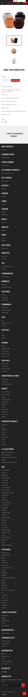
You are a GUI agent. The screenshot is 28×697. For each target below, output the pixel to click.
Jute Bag (4, 497)
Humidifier (4, 429)
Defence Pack (5, 364)
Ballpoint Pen (5, 553)
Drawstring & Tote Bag (8, 492)
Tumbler (4, 325)
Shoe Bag (4, 525)
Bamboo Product (6, 555)
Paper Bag (4, 520)
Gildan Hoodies (6, 348)
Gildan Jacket (5, 351)
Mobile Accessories (7, 455)
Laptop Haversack (6, 502)
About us (4, 654)
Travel (3, 535)
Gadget (3, 397)
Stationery (4, 214)
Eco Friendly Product (7, 568)
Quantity (4, 76)
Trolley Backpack (6, 537)
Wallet (3, 542)
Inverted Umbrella (6, 287)
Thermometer (5, 277)
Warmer (4, 444)
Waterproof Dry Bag (7, 545)
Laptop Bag (5, 500)
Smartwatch (5, 414)
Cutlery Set (4, 424)
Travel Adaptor (5, 625)
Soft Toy (4, 269)
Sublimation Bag (6, 530)
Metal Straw (5, 437)
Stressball (4, 605)
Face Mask (4, 295)
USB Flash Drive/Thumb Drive (9, 462)
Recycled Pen (5, 600)
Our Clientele (5, 664)
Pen (3, 592)
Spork (3, 439)
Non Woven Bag (6, 517)
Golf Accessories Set (7, 323)
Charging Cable (6, 157)
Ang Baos (4, 240)
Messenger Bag (6, 512)
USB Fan (4, 338)
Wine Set (4, 230)
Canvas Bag (5, 480)
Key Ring (4, 575)
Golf (3, 320)
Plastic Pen (5, 597)
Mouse (3, 407)
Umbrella (4, 284)
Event (3, 238)
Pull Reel (4, 607)
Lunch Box (4, 432)
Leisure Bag (5, 507)
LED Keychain (5, 402)
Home (3, 427)
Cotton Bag (5, 485)
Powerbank (5, 307)
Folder (3, 570)
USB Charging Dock (7, 384)
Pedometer (5, 412)
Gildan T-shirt (5, 356)
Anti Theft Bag (5, 470)
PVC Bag (4, 522)
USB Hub (4, 417)
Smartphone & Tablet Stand (9, 457)
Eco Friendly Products (7, 173)
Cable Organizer (6, 477)
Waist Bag (4, 540)
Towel (3, 204)
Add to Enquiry (15, 80)
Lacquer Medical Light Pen (8, 577)
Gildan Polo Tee (6, 353)
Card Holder (5, 563)
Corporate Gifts (6, 641)
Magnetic (4, 582)
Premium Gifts (5, 643)
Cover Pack (4, 366)
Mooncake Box (5, 633)
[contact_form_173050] (24, 693)
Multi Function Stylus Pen (8, 590)
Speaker (4, 196)
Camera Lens (5, 379)
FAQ (3, 659)
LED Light (4, 404)
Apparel (4, 346)
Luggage (4, 510)
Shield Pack (5, 371)
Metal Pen (4, 587)
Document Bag (5, 490)
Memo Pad (4, 585)
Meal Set (4, 434)
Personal (4, 189)
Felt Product (5, 181)
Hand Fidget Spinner (7, 266)
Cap (3, 333)
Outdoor (4, 335)
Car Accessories (6, 394)
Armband (4, 472)
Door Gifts (4, 646)
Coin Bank (4, 256)
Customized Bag (6, 487)
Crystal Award (5, 165)
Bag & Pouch (5, 475)
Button (3, 558)
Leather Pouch (5, 505)
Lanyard (4, 580)
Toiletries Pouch (6, 532)
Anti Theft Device (6, 392)
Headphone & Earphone (8, 452)
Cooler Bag (4, 482)
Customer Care (5, 656)
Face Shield (4, 248)
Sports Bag (4, 527)
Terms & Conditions (7, 661)
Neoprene (4, 515)
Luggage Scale (5, 620)
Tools (3, 442)
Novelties (4, 258)
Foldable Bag (5, 495)
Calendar (4, 560)
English (16, 1)
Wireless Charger (6, 310)
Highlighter (5, 572)
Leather (4, 212)
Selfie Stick (4, 381)
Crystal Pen (5, 565)
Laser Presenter (6, 399)
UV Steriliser (5, 300)
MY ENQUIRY (25, 2)
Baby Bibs (4, 150)
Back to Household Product (15, 134)
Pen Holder (5, 595)
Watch (3, 222)
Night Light (5, 409)
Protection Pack (6, 369)
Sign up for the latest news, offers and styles (12, 680)
